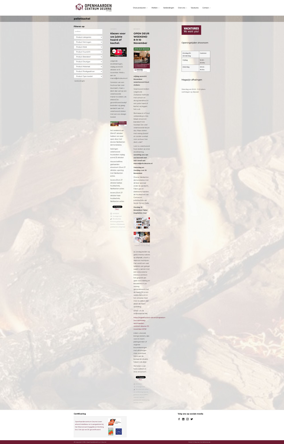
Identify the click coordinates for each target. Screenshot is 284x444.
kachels (142, 397)
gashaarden (119, 221)
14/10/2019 (113, 29)
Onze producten (139, 8)
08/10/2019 (137, 29)
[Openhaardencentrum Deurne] (93, 7)
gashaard (136, 394)
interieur (113, 224)
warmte (136, 402)
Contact (205, 8)
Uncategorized (117, 216)
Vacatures (194, 8)
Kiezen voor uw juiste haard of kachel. (117, 38)
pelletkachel (114, 227)
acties (146, 389)
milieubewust (120, 224)
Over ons (181, 8)
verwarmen (121, 227)
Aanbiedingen (168, 8)
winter (141, 402)
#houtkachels (117, 219)
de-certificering (138, 392)
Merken (155, 8)
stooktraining (145, 400)
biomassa (113, 221)
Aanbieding (79, 81)
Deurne (145, 392)
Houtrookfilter (144, 394)
